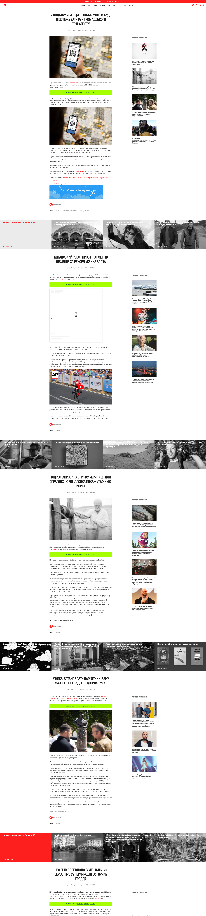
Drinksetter (88, 1)
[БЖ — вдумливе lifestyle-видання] (12, 5)
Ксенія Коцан (71, 30)
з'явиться (73, 83)
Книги (114, 5)
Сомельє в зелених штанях (113, 1)
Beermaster (98, 1)
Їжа (125, 5)
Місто (89, 5)
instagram (80, 92)
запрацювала (79, 171)
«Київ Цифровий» (60, 184)
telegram (92, 92)
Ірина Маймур (71, 268)
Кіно (109, 5)
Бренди (102, 5)
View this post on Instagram (58, 318)
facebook (86, 92)
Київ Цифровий (84, 211)
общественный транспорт (69, 211)
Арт (120, 5)
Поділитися (57, 205)
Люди (96, 5)
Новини (83, 5)
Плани (131, 5)
